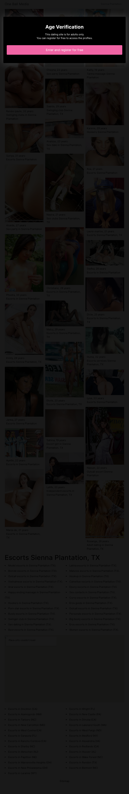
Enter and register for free (64, 50)
